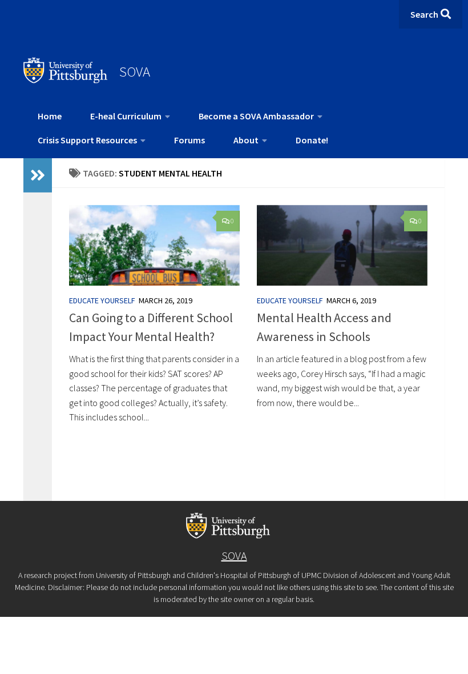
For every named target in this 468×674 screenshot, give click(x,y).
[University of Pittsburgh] (65, 80)
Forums (189, 140)
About (246, 140)
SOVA (134, 71)
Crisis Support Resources (87, 140)
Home (50, 116)
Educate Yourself (102, 300)
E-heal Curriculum (126, 116)
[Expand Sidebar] (37, 175)
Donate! (312, 140)
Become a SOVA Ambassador (256, 116)
